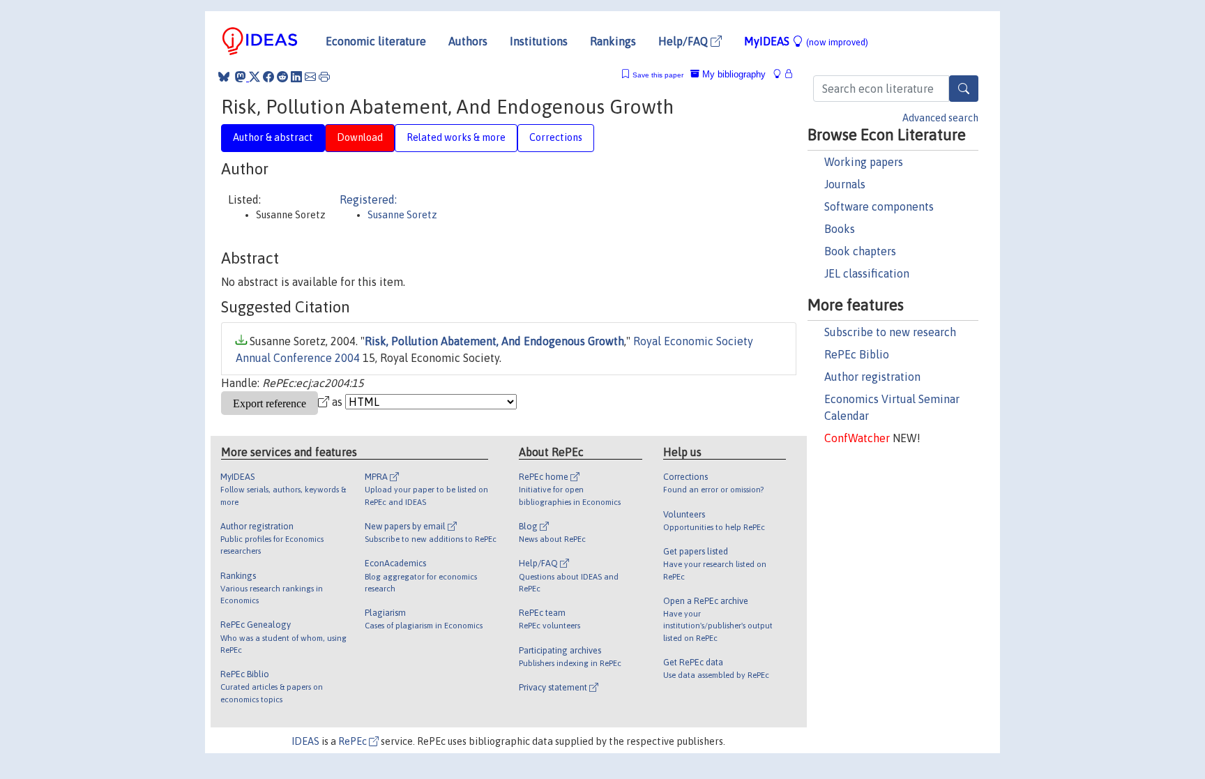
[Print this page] (324, 76)
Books (839, 228)
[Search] (963, 88)
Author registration (872, 376)
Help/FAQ (684, 41)
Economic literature (376, 41)
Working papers (863, 162)
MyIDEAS (806, 41)
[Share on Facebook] (268, 76)
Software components (879, 206)
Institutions (539, 41)
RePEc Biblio (856, 354)
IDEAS (305, 741)
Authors (467, 41)
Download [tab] (360, 137)
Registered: (368, 199)
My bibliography (732, 74)
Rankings (613, 41)
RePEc (353, 741)
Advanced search (940, 117)
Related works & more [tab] (456, 137)
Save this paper (657, 75)
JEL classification (866, 273)
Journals (844, 184)
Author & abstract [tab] (273, 137)
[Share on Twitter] (254, 76)
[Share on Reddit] (282, 76)
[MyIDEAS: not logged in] (781, 74)
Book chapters (860, 251)
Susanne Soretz (402, 214)
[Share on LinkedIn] (296, 76)
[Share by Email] (310, 76)
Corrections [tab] (555, 137)
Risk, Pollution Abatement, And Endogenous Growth (494, 341)
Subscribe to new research (890, 332)
